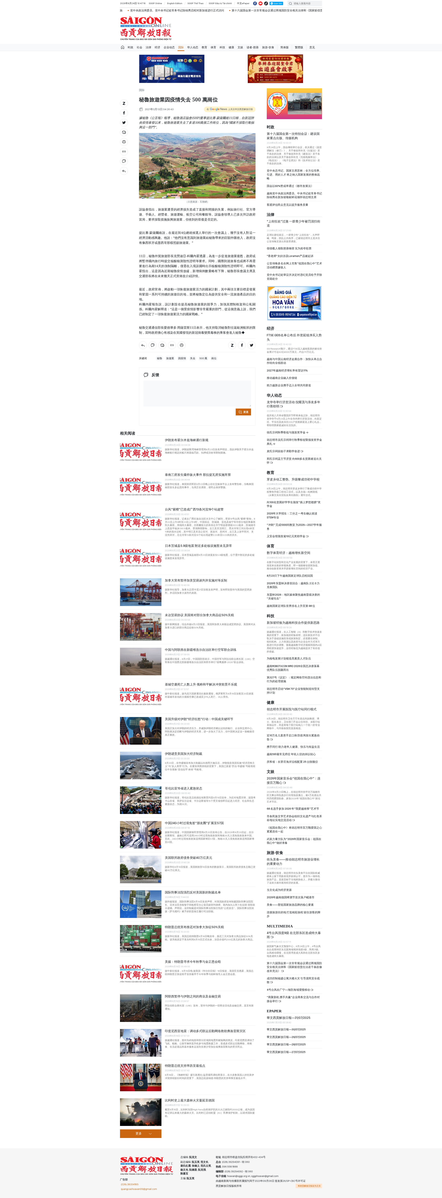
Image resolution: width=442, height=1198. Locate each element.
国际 (181, 47)
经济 (157, 47)
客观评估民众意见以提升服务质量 (287, 204)
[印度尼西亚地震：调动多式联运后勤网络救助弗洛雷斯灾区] (140, 1043)
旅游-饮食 (268, 47)
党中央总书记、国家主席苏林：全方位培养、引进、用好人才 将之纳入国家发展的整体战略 (294, 174)
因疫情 (182, 358)
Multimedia (280, 926)
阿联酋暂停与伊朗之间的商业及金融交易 (193, 996)
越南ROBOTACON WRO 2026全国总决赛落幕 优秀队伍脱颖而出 (293, 668)
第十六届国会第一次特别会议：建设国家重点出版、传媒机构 (293, 136)
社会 (139, 47)
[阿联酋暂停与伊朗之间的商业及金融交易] (140, 1008)
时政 (130, 47)
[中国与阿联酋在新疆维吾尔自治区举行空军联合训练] (140, 661)
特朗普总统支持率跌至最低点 (185, 1065)
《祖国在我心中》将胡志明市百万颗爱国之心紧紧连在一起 (294, 829)
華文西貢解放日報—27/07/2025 (286, 1052)
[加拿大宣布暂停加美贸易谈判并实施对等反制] (140, 592)
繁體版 (299, 47)
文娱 (240, 47)
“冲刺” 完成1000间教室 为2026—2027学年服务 (294, 526)
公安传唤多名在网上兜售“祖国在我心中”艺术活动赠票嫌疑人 (294, 265)
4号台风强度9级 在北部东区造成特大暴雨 (294, 935)
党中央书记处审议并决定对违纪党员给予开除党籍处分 (294, 276)
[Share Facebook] (124, 113)
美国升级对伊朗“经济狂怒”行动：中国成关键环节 (199, 719)
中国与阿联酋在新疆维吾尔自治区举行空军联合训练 (200, 650)
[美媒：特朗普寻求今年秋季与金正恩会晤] (140, 973)
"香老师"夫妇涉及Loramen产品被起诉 (290, 256)
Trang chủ (122, 47)
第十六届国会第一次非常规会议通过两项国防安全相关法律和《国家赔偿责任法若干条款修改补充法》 (214, 10)
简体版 (284, 47)
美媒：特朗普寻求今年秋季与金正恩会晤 (193, 961)
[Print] (124, 142)
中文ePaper (243, 3)
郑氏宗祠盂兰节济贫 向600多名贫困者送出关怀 (294, 460)
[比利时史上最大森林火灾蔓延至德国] (140, 1112)
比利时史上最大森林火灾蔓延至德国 (190, 1100)
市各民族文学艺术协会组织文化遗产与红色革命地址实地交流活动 (294, 818)
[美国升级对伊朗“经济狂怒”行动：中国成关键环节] (140, 731)
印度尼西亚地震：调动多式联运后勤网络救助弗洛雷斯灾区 (205, 1031)
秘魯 (159, 358)
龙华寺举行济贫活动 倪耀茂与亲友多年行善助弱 (293, 404)
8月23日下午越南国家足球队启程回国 (290, 575)
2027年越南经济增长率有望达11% (287, 370)
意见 (312, 47)
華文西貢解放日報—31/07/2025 (288, 1018)
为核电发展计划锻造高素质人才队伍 (289, 658)
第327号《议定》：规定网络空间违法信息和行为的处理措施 (294, 679)
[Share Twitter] (124, 123)
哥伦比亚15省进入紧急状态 (183, 788)
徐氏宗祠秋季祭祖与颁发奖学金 (286, 432)
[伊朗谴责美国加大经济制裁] (140, 765)
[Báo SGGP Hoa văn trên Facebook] (255, 3)
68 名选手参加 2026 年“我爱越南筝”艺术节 (293, 808)
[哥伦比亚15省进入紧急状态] (140, 800)
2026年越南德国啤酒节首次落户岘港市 (290, 897)
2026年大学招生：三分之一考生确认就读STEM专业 (292, 515)
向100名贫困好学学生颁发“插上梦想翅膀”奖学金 (294, 504)
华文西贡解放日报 (146, 28)
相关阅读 (127, 433)
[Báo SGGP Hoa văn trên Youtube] (260, 3)
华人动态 (192, 47)
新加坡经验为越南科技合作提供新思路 (293, 622)
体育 (213, 47)
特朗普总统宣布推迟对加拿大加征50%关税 (194, 927)
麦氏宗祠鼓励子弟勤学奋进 (283, 451)
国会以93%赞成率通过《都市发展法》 (290, 186)
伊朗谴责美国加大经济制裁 (183, 753)
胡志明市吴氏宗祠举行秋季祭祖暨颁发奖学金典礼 (294, 441)
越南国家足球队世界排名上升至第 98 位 (291, 606)
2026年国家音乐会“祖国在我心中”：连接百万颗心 (293, 780)
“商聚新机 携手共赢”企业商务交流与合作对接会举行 (293, 999)
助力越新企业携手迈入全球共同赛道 (289, 385)
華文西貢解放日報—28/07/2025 (286, 1044)
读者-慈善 (253, 47)
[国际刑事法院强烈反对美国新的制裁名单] (140, 904)
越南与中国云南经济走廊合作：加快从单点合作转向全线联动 (294, 361)
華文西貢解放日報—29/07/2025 (286, 1037)
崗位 (214, 358)
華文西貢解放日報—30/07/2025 (286, 1029)
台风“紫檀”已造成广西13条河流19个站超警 (194, 509)
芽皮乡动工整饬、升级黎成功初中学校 (293, 479)
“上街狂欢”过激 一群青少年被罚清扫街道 (293, 223)
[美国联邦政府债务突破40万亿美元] (140, 869)
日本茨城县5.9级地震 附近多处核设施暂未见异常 (198, 546)
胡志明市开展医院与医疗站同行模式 (291, 709)
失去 (192, 358)
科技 (222, 47)
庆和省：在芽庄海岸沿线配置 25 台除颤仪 (292, 761)
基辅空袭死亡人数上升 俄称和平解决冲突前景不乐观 (201, 684)
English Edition (174, 3)
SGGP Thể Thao (196, 3)
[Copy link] (124, 152)
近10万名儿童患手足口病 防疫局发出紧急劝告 (293, 737)
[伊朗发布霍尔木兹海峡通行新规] (140, 452)
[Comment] (124, 161)
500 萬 (203, 358)
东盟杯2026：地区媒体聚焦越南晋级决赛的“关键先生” (293, 596)
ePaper (274, 1011)
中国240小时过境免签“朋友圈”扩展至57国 (194, 823)
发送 (245, 412)
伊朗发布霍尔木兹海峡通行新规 (186, 440)
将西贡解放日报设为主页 (309, 1186)
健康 (231, 47)
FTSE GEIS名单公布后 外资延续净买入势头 (294, 337)
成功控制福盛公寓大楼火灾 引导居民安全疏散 (293, 980)
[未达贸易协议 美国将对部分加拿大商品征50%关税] (140, 627)
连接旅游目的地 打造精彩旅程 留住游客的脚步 (293, 914)
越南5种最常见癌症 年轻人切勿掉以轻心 (291, 754)
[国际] (124, 171)
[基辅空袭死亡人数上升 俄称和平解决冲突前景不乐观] (140, 696)
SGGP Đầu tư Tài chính (220, 3)
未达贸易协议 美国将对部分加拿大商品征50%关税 (199, 615)
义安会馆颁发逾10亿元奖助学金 (286, 536)
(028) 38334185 (129, 1184)
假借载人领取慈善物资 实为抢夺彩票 (289, 248)
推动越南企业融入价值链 (282, 378)
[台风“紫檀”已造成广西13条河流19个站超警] (140, 521)
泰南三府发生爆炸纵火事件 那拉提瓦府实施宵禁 (198, 474)
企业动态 (169, 47)
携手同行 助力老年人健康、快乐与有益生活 (293, 746)
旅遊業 (170, 358)
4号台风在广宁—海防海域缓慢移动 (288, 989)
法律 (148, 47)
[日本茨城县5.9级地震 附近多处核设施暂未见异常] (140, 557)
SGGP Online (155, 3)
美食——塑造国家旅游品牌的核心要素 (290, 904)
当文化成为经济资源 (279, 890)
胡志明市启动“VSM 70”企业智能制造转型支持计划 (293, 690)
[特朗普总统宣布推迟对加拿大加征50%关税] (140, 939)
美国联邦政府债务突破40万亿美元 (188, 857)
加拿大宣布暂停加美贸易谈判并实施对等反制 (196, 580)
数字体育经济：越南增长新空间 (288, 553)
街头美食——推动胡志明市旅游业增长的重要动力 (293, 861)
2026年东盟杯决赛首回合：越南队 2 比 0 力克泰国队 (293, 585)
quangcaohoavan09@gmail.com (139, 1189)
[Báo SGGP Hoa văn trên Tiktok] (266, 3)
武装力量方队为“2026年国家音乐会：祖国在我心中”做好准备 (294, 840)
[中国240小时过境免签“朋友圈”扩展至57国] (140, 835)
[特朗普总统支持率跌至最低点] (140, 1077)
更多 (139, 1133)
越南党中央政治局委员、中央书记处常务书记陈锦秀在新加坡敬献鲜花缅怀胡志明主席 (294, 195)
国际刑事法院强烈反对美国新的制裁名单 (193, 892)
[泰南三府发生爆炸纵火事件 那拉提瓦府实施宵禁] (140, 486)
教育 (204, 47)
